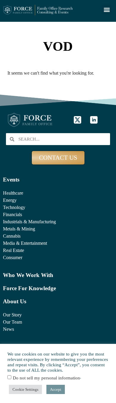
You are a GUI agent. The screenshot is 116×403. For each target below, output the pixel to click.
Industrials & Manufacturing (29, 221)
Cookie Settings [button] (25, 389)
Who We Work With (28, 275)
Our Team (12, 321)
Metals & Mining (19, 228)
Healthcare (13, 193)
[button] (107, 9)
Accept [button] (55, 389)
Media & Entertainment (25, 243)
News (8, 329)
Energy (10, 200)
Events (11, 179)
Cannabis (12, 236)
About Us (14, 301)
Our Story (12, 314)
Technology (14, 207)
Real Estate (13, 250)
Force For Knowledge (29, 288)
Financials (12, 214)
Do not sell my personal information (46, 378)
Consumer (12, 257)
